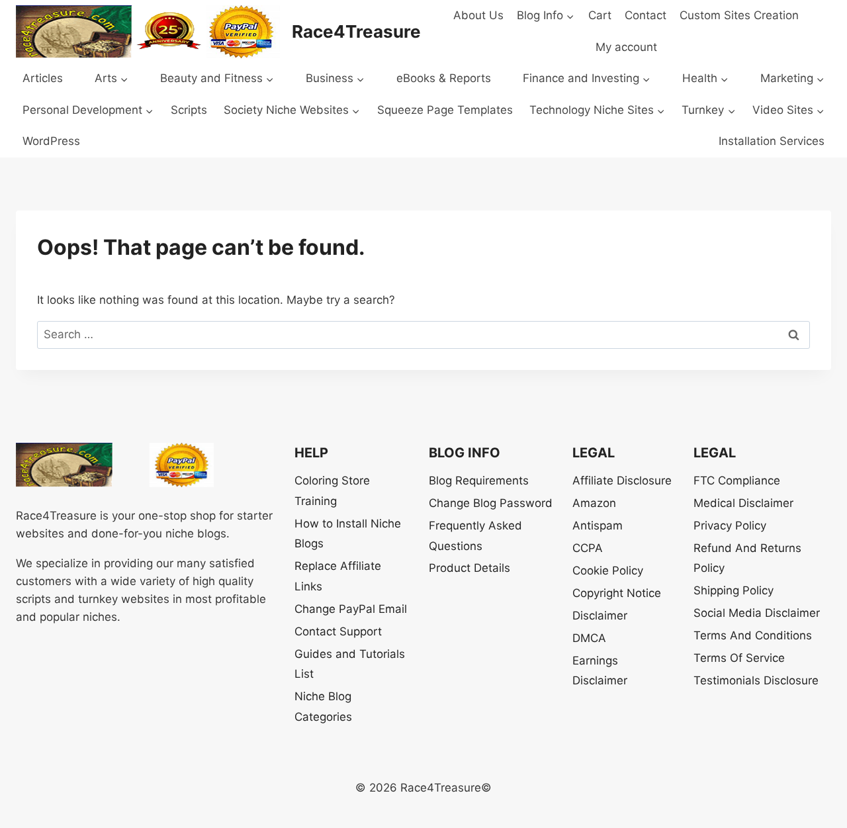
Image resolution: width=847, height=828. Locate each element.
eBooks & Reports (443, 78)
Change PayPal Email (350, 609)
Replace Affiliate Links (337, 576)
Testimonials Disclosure (756, 680)
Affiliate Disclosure (622, 480)
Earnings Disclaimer (599, 671)
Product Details (469, 568)
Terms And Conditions (752, 635)
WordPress (51, 141)
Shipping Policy (733, 590)
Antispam (597, 525)
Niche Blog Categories (323, 706)
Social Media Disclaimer (756, 613)
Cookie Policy (607, 570)
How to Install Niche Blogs (347, 534)
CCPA (587, 548)
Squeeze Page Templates (445, 109)
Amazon (594, 503)
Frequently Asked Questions (475, 536)
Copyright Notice (616, 593)
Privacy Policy (729, 525)
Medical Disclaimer (743, 503)
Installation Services (772, 141)
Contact (645, 15)
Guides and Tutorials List (349, 664)
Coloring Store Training (332, 491)
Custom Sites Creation (739, 15)
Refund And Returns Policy (747, 558)
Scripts (189, 109)
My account (626, 47)
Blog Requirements (479, 480)
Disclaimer (599, 615)
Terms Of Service (739, 658)
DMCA (589, 638)
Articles (42, 78)
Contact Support (338, 631)
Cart (599, 15)
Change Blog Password (491, 503)
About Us (478, 15)
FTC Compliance (736, 480)
